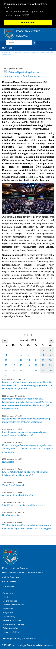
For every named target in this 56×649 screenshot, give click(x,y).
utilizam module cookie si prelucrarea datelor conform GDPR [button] (24, 13)
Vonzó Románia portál (13, 485)
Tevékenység (9, 616)
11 (14, 360)
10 (6, 360)
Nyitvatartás (8, 462)
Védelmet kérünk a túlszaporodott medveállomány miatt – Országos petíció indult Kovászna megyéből (27, 527)
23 (50, 365)
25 (14, 370)
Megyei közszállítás (12, 620)
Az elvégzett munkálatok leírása (17, 495)
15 (43, 360)
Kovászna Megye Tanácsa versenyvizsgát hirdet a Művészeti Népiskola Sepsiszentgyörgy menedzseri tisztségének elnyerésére (27, 385)
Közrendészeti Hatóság (13, 624)
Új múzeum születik (12, 515)
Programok (8, 612)
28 (36, 370)
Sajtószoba (8, 609)
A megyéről (8, 593)
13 (28, 360)
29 (43, 370)
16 (50, 360)
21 (36, 365)
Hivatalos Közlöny (11, 632)
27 (28, 370)
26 (21, 370)
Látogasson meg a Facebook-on (20, 638)
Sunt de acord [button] (28, 22)
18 (14, 365)
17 (6, 365)
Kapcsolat (9, 587)
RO (4, 47)
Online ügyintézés (11, 628)
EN (10, 47)
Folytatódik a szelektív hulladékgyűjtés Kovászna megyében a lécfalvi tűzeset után (26, 434)
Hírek (14, 52)
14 (36, 360)
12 (21, 360)
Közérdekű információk (13, 605)
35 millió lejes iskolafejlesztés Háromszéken (23, 505)
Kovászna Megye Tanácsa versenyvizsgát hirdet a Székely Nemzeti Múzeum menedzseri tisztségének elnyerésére (27, 448)
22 (43, 365)
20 (28, 365)
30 (50, 370)
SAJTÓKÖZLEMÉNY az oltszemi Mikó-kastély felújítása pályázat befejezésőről (25, 474)
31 (6, 375)
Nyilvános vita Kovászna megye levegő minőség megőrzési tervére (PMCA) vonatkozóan (26, 420)
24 (6, 370)
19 (21, 365)
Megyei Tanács (10, 601)
